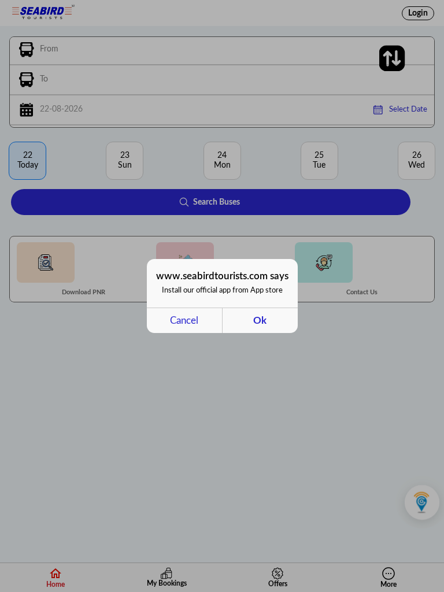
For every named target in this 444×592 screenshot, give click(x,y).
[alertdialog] (222, 296)
